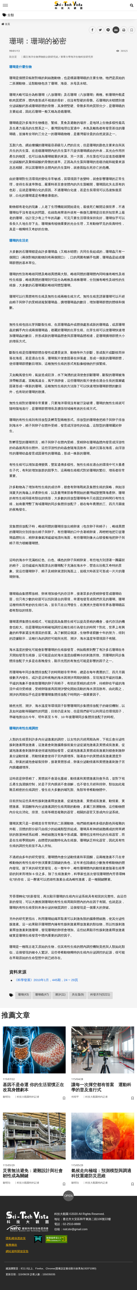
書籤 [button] (131, 29)
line (107, 29)
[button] (131, 5)
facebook (92, 29)
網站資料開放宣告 (17, 1251)
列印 (123, 29)
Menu (5, 5)
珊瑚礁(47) (42, 994)
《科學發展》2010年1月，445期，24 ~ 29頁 (46, 980)
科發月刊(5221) (100, 994)
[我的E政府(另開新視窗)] (38, 1239)
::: (2, 23)
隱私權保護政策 (16, 1238)
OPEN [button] (68, 1195)
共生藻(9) (78, 994)
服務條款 (11, 1244)
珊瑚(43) (23, 994)
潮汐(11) (60, 994)
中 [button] (116, 29)
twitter (100, 29)
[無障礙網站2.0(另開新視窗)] (56, 1239)
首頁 (7, 24)
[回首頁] (68, 5)
